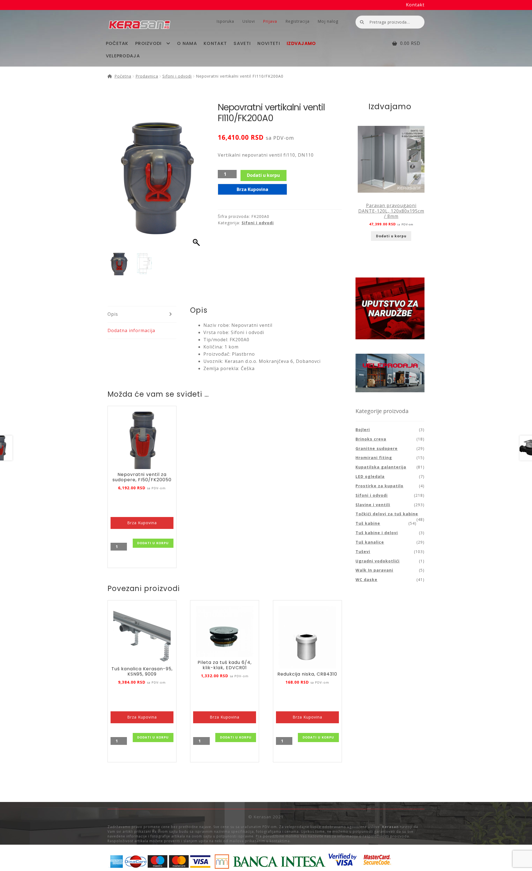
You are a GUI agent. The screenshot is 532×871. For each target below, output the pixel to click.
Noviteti (268, 43)
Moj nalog (328, 21)
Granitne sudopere (376, 448)
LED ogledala (370, 476)
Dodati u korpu (263, 175)
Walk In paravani (374, 570)
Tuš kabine (367, 523)
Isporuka (225, 21)
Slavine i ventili (372, 504)
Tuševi (362, 551)
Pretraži (362, 22)
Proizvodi (148, 43)
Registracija (297, 21)
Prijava (270, 21)
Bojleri (362, 429)
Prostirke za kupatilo (379, 485)
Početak (117, 43)
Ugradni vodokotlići (377, 561)
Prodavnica (146, 76)
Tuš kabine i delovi (376, 532)
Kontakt (415, 5)
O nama (187, 43)
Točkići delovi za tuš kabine (386, 513)
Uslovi (248, 21)
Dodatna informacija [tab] (131, 330)
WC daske (366, 579)
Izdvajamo (301, 43)
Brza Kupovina (252, 189)
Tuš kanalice (369, 542)
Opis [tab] (113, 314)
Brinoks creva (370, 439)
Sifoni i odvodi (177, 76)
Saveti (242, 43)
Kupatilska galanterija (380, 467)
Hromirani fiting (373, 457)
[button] (197, 179)
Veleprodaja (123, 56)
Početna (122, 76)
